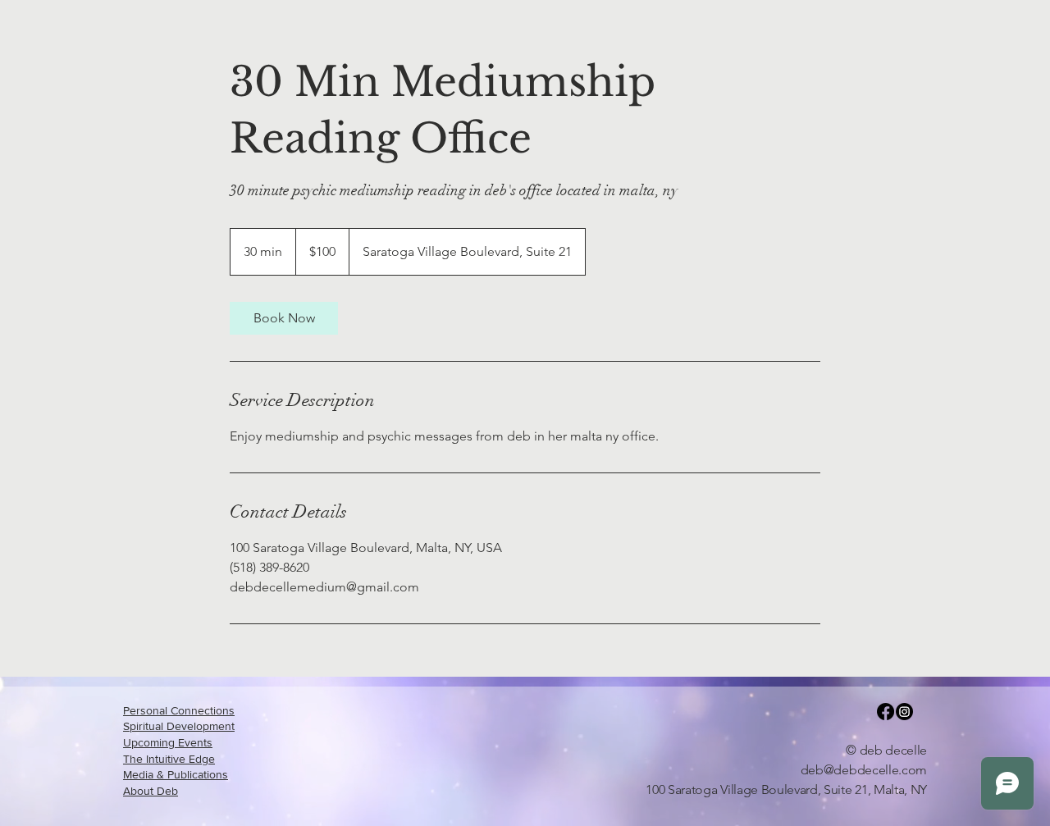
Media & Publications (175, 774)
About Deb (150, 790)
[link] (284, 318)
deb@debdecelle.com (864, 770)
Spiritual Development (179, 725)
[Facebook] (885, 711)
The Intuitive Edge (169, 758)
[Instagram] (904, 711)
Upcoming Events (167, 742)
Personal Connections (179, 710)
